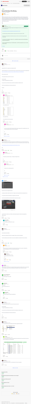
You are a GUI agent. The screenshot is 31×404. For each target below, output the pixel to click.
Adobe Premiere (8, 3)
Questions (12, 3)
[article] (15, 78)
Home (1, 3)
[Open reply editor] (15, 55)
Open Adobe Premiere (26, 5)
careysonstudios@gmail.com (7, 274)
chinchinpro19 (5, 180)
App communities (4, 3)
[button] (1, 1)
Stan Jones (5, 63)
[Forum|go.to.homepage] (5, 1)
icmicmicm (6, 152)
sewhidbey (6, 336)
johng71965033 (5, 283)
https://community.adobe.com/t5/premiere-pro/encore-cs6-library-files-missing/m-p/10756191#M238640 (13, 71)
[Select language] (21, 1)
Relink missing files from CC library (5, 382)
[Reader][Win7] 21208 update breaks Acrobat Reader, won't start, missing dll (10, 375)
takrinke (4, 13)
